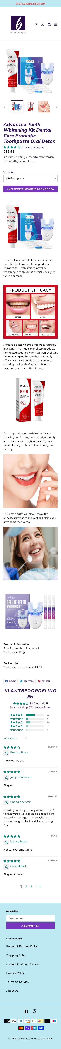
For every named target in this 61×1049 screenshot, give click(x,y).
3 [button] (31, 886)
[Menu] (55, 24)
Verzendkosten (35, 157)
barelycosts (24, 1038)
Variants (8, 172)
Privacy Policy (15, 973)
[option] (17, 107)
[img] (11, 747)
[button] (12, 147)
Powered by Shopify (42, 1038)
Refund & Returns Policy (22, 946)
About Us (12, 990)
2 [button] (26, 886)
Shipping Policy (16, 955)
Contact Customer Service (23, 964)
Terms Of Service (17, 982)
